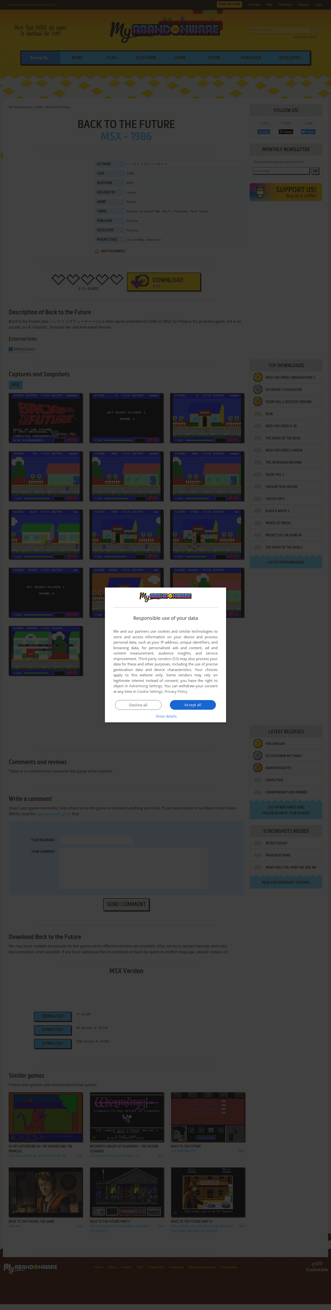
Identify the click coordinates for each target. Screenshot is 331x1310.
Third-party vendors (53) (158, 658)
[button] (166, 716)
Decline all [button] (138, 705)
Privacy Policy (176, 691)
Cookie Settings (150, 691)
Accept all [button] (192, 704)
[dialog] (165, 655)
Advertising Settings (145, 685)
